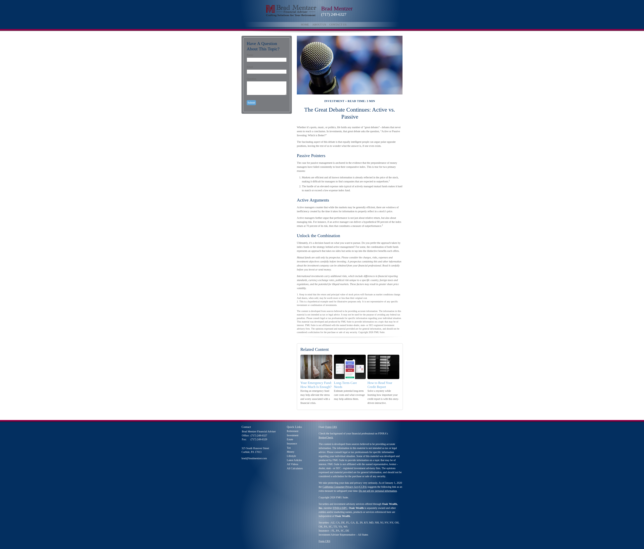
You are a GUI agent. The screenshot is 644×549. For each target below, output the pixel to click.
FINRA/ (337, 508)
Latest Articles (294, 460)
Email (250, 66)
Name (250, 55)
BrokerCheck (326, 437)
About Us (319, 24)
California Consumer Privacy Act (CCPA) (345, 486)
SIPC (344, 508)
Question (251, 78)
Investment (292, 435)
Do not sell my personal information (378, 490)
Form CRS (331, 427)
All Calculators (295, 468)
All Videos (292, 464)
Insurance (292, 443)
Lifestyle (291, 456)
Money (290, 451)
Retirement (292, 431)
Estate (290, 439)
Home (305, 24)
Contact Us (337, 24)
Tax (289, 447)
